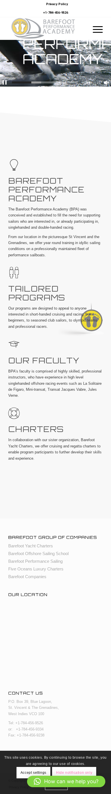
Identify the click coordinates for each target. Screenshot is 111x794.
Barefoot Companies (27, 576)
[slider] (45, 82)
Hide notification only (74, 773)
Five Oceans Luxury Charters (35, 568)
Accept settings (33, 773)
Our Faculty (43, 360)
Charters (36, 429)
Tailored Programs (36, 293)
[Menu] (95, 28)
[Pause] (4, 82)
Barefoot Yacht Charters (30, 545)
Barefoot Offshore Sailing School (38, 553)
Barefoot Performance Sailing (35, 561)
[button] (66, 781)
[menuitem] (57, 4)
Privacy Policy (57, 4)
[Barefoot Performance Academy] (46, 28)
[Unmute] (106, 82)
